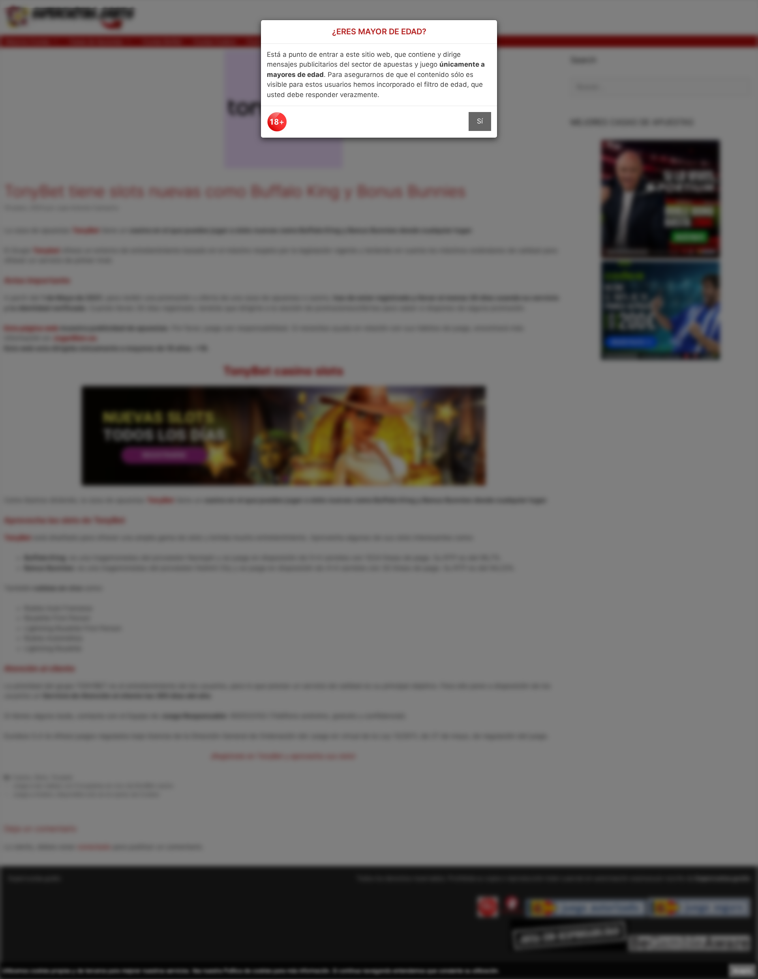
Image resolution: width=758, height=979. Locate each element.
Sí (480, 121)
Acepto (742, 970)
